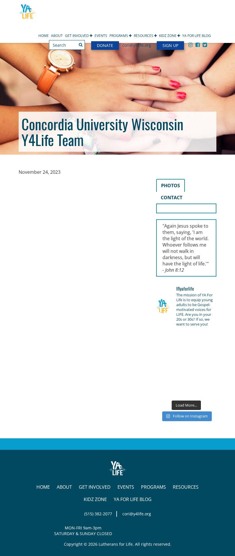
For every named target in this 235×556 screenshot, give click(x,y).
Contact (171, 197)
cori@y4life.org (136, 45)
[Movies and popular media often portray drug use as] (165, 351)
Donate (105, 45)
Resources (144, 35)
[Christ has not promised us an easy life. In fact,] (165, 365)
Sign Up (170, 45)
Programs (119, 35)
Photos (170, 185)
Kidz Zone (168, 35)
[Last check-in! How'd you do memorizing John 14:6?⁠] (165, 339)
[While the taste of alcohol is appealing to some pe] (207, 365)
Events (101, 35)
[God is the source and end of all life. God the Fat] (186, 339)
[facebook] (197, 44)
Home (43, 35)
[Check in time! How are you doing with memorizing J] (186, 377)
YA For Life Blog (196, 35)
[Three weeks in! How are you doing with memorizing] (207, 351)
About (57, 35)
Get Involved (77, 35)
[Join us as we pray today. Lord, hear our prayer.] (207, 339)
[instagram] (190, 44)
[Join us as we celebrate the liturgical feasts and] (186, 351)
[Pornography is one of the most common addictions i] (186, 391)
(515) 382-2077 (98, 513)
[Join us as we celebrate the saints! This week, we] (165, 377)
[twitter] (205, 44)
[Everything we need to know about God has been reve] (207, 377)
